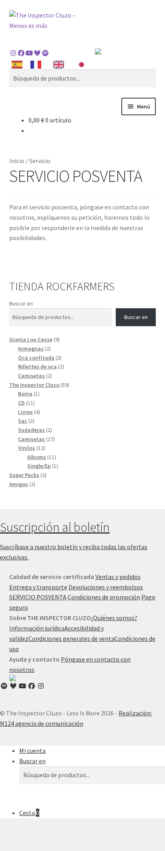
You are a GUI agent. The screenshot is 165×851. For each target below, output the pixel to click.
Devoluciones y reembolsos (105, 587)
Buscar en (21, 303)
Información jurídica (36, 628)
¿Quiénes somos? (114, 618)
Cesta (29, 813)
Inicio (16, 161)
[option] (37, 65)
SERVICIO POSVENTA (37, 597)
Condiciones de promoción (104, 597)
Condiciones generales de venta (71, 638)
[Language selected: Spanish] (52, 64)
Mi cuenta (32, 750)
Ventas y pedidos (118, 577)
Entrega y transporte (38, 587)
